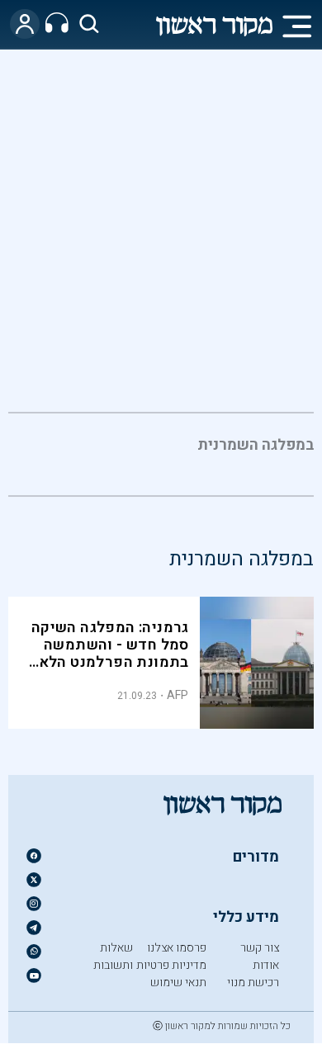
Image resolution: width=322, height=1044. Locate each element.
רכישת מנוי (253, 982)
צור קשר (259, 948)
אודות (266, 965)
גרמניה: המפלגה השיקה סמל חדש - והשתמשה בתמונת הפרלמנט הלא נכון (110, 653)
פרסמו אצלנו (176, 948)
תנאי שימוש (178, 982)
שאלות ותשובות (113, 956)
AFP (178, 695)
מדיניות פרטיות (171, 965)
